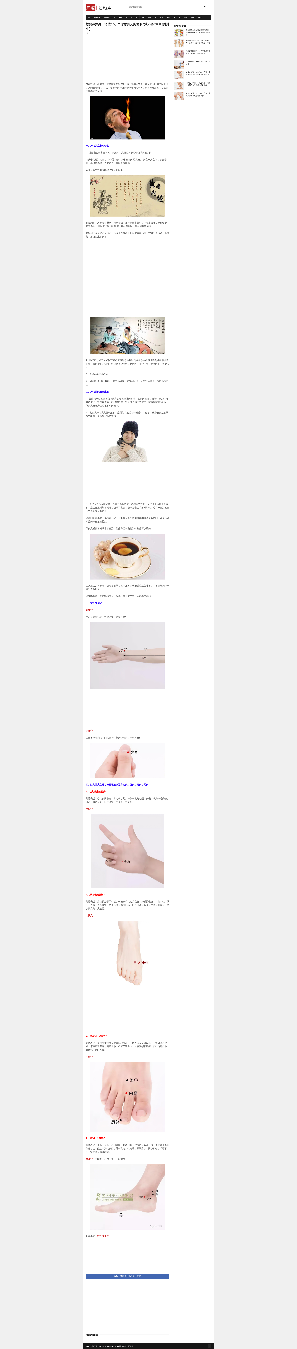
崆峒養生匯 (103, 1235)
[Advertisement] (127, 60)
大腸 (120, 17)
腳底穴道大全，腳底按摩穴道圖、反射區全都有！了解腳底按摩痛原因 (198, 32)
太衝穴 (89, 915)
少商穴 (89, 730)
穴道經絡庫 (94, 1346)
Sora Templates (113, 1346)
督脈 (192, 17)
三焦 (168, 17)
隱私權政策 (123, 1346)
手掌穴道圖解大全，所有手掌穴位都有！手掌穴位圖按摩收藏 (198, 52)
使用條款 (130, 1346)
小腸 (142, 17)
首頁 (89, 17)
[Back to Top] (209, 1346)
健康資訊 (97, 17)
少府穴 (89, 809)
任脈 (185, 17)
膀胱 (149, 17)
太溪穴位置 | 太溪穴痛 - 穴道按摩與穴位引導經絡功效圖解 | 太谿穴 (198, 73)
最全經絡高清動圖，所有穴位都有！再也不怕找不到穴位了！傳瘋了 (198, 43)
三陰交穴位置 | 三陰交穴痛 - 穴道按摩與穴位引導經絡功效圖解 (198, 84)
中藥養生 (107, 17)
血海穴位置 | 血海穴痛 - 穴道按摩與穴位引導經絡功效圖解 (198, 94)
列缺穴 (89, 610)
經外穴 (200, 17)
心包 (161, 17)
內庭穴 (89, 1056)
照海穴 (89, 1159)
